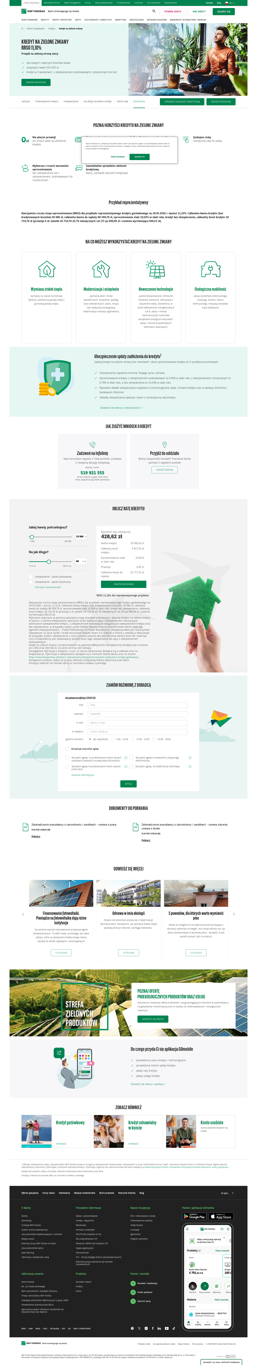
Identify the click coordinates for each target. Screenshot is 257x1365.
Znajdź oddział (164, 470)
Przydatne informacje (88, 1208)
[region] (129, 150)
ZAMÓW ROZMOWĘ (124, 584)
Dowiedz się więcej (155, 1019)
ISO (69, 1329)
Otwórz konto (172, 12)
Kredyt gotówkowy (70, 1123)
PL (232, 4)
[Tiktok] (173, 1327)
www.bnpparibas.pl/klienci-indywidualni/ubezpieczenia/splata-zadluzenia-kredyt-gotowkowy (186, 1167)
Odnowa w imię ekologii (128, 913)
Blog (219, 3)
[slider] (32, 537)
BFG (63, 1329)
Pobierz (36, 836)
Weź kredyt (199, 12)
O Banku (26, 1208)
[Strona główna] (23, 29)
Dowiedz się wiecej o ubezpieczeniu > (121, 408)
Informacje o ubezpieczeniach (47, 587)
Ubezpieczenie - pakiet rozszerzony (53, 582)
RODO (23, 1329)
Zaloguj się (223, 12)
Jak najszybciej (100, 739)
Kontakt (209, 3)
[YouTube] (167, 1327)
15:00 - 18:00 (164, 739)
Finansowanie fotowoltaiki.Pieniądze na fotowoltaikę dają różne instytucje (61, 918)
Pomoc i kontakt (139, 1274)
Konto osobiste (212, 1123)
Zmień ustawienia (118, 157)
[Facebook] (153, 1327)
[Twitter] (139, 1327)
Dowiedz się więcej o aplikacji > (148, 1084)
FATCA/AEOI (54, 1329)
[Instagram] (146, 1327)
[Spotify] (133, 1327)
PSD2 (45, 1329)
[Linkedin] (159, 1327)
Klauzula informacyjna (83, 775)
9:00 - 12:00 (122, 739)
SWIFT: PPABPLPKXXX (82, 1329)
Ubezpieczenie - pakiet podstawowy (53, 577)
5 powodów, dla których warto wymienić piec (196, 916)
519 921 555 (92, 473)
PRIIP (31, 1329)
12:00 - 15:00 (142, 739)
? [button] (126, 757)
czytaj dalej (63, 953)
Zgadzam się (139, 157)
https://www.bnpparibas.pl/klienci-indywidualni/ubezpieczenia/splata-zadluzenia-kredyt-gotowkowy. (84, 657)
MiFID (38, 1329)
